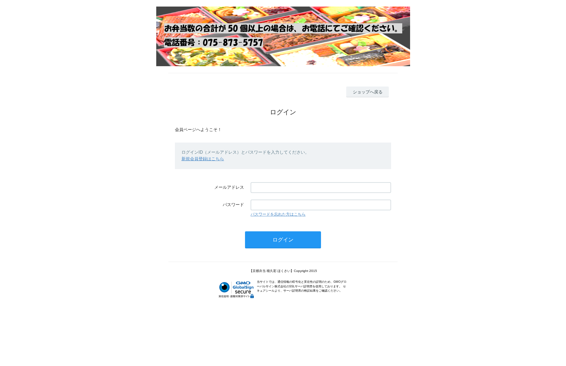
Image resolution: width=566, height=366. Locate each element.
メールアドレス (229, 187)
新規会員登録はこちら (202, 158)
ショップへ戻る (368, 91)
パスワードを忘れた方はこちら (278, 214)
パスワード (233, 204)
